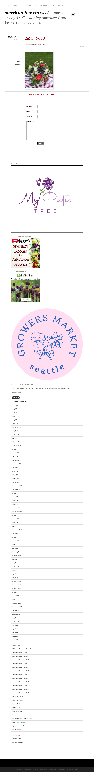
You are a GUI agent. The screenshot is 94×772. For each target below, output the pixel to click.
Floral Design (16, 707)
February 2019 (16, 552)
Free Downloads (58, 5)
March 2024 (16, 442)
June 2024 (15, 434)
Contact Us (27, 5)
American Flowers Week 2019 (21, 667)
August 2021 (16, 489)
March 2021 (16, 504)
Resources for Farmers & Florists (22, 718)
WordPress (50, 769)
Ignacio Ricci (74, 769)
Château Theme (62, 769)
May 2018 (15, 570)
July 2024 (15, 431)
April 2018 (15, 574)
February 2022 (16, 482)
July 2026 (15, 409)
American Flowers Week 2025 (21, 689)
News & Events (17, 711)
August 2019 (16, 533)
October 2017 (16, 588)
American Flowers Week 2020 (21, 671)
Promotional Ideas (17, 715)
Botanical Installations (18, 700)
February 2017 (16, 603)
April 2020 (15, 526)
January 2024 (16, 445)
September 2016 (17, 610)
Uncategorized (16, 729)
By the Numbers (17, 704)
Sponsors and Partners (19, 726)
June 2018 (15, 566)
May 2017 (15, 599)
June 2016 (15, 621)
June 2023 (15, 453)
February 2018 (16, 577)
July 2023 (15, 449)
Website (29, 116)
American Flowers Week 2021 (21, 674)
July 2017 (15, 592)
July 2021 (15, 493)
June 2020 (15, 519)
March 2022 (16, 478)
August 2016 (16, 614)
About (16, 5)
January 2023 (16, 464)
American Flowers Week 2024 (21, 685)
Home (8, 5)
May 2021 (15, 500)
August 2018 (16, 559)
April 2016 (15, 629)
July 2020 (15, 515)
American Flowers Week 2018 (21, 663)
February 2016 (16, 632)
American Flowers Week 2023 (21, 682)
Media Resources (41, 5)
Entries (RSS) (16, 738)
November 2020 (17, 511)
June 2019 (15, 541)
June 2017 (15, 596)
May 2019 (15, 544)
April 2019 (15, 548)
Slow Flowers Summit (18, 722)
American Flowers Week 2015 (21, 652)
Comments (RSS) (17, 742)
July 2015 (15, 636)
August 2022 (16, 467)
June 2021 (15, 497)
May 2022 (15, 475)
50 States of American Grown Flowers (23, 649)
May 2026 (15, 416)
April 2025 (15, 423)
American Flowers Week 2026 (21, 693)
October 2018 (16, 555)
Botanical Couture (17, 696)
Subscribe (15, 398)
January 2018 (16, 581)
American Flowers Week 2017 (21, 660)
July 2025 (15, 420)
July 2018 (15, 563)
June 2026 (15, 412)
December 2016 (17, 606)
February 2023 (16, 460)
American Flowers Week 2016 (21, 656)
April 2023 (15, 456)
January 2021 (16, 508)
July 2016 (15, 618)
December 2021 (17, 486)
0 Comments (83, 46)
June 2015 (15, 640)
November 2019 (17, 530)
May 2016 (15, 625)
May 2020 (15, 522)
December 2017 (17, 585)
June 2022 (15, 471)
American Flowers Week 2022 (21, 678)
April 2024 (15, 438)
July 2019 (15, 537)
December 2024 (17, 427)
